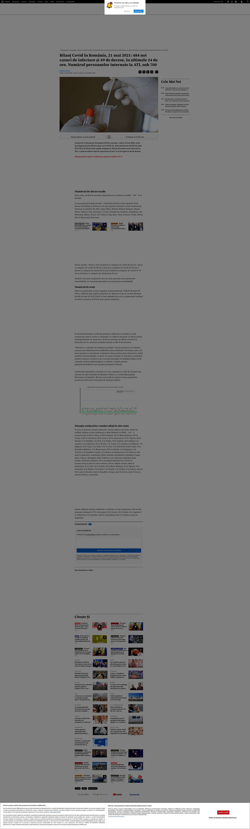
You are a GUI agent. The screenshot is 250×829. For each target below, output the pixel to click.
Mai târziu (127, 11)
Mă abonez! (138, 11)
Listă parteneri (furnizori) (116, 816)
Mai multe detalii (55, 812)
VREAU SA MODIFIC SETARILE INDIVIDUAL (223, 817)
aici (49, 820)
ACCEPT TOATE (223, 812)
